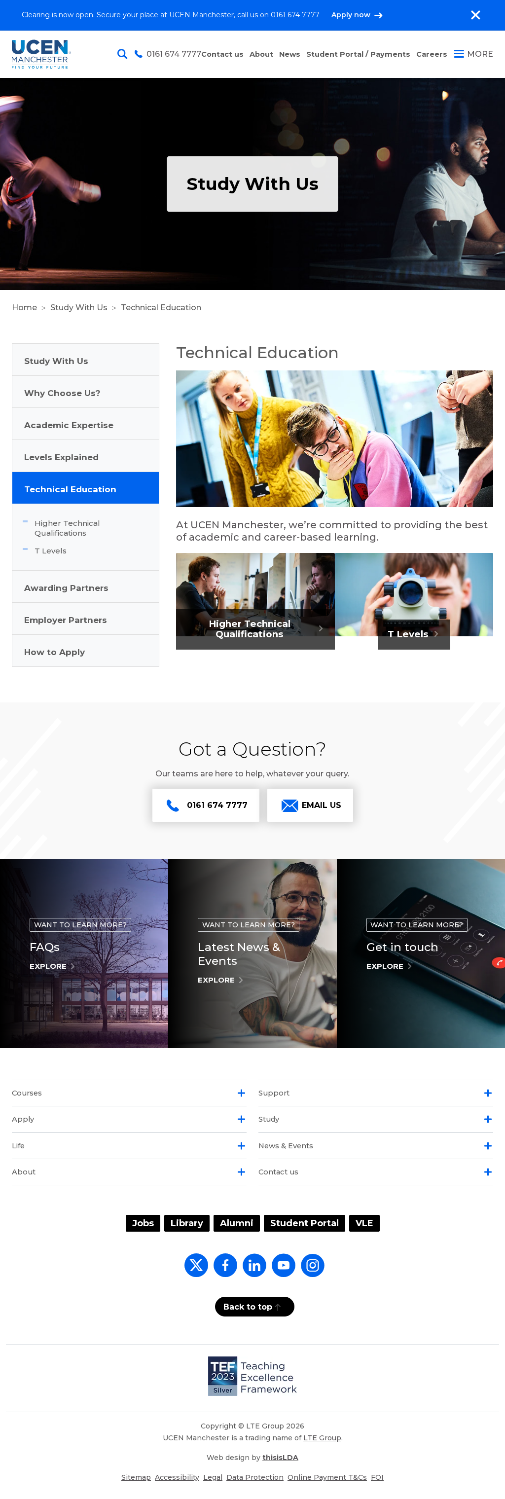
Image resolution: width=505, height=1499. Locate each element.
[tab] (129, 1093)
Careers (431, 54)
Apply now (351, 14)
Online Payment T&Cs (327, 1477)
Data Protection (255, 1477)
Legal (212, 1477)
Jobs (143, 1223)
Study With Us (79, 307)
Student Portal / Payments (358, 54)
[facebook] (223, 1271)
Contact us (222, 54)
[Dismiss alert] (475, 15)
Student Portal (304, 1223)
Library (187, 1223)
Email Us (321, 805)
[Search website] (124, 54)
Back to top (247, 1307)
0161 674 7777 (217, 805)
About (261, 54)
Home (24, 307)
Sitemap (136, 1477)
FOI (377, 1477)
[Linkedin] (252, 1271)
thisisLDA (280, 1457)
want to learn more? (80, 924)
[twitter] (194, 1271)
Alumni (236, 1223)
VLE (364, 1223)
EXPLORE (48, 966)
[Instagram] (310, 1271)
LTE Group (322, 1437)
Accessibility (177, 1477)
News (289, 54)
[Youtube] (281, 1271)
